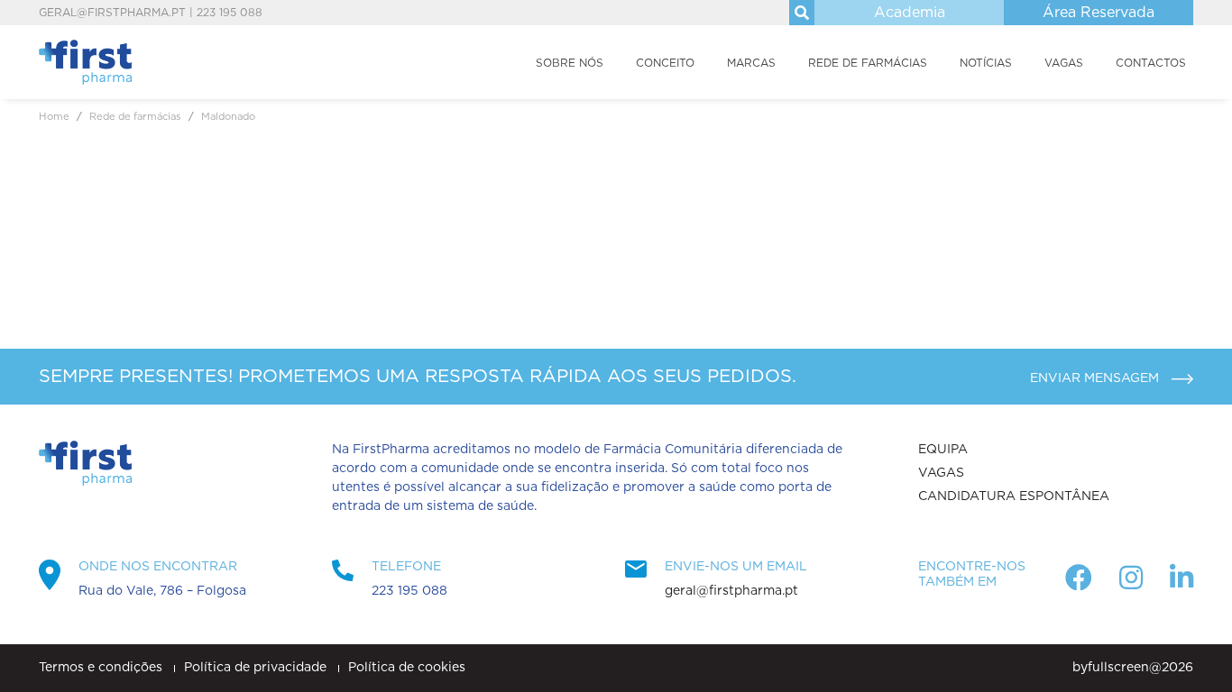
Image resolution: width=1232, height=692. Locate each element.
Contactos (1151, 63)
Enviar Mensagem (1096, 378)
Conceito (665, 63)
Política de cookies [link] (406, 667)
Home (54, 117)
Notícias (986, 63)
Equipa (943, 449)
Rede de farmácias (867, 63)
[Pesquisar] (801, 12)
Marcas (751, 63)
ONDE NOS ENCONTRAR (157, 566)
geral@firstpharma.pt (112, 12)
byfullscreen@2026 (1132, 667)
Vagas (1063, 63)
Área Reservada (1098, 12)
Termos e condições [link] (102, 667)
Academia (909, 12)
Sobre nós (569, 63)
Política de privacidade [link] (257, 667)
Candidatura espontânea (1013, 496)
